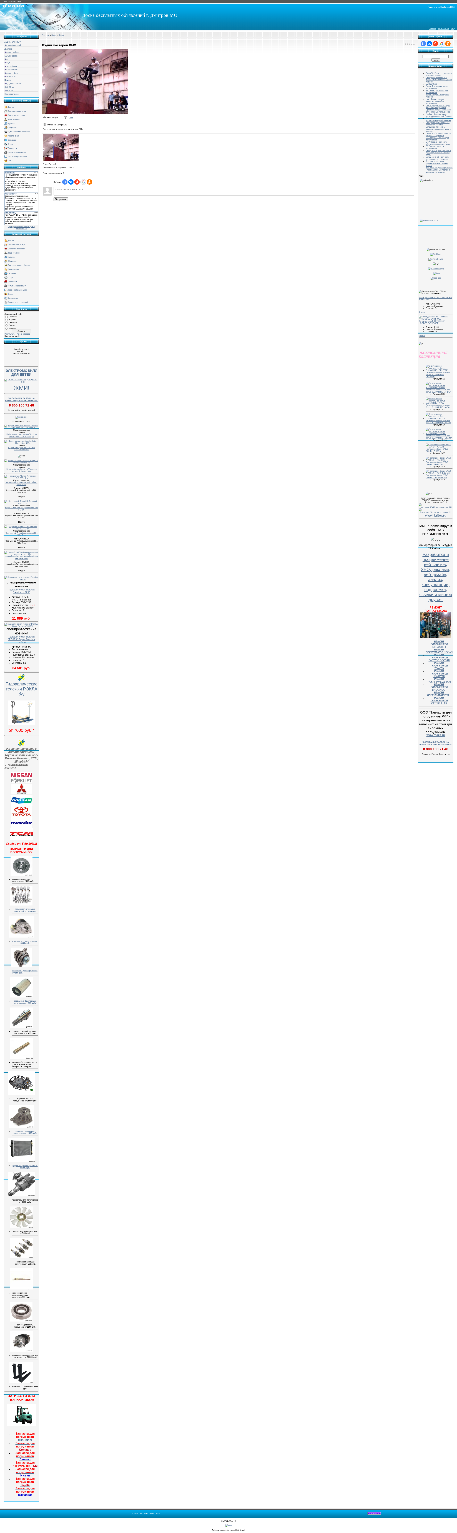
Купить (422, 312)
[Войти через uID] (64, 182)
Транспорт (12, 148)
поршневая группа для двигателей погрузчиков (25, 910)
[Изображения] (61, 147)
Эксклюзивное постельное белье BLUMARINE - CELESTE (438, 374)
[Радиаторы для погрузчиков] (21, 1161)
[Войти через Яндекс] (77, 182)
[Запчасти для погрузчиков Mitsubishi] (21, 793)
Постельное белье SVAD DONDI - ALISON (437, 450)
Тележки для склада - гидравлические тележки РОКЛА (437, 163)
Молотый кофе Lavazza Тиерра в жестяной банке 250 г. (21, 470)
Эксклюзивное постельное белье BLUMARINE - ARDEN (438, 391)
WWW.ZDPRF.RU (435, 735)
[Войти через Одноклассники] (89, 182)
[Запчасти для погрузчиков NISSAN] (21, 783)
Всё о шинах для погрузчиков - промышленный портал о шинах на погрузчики (439, 170)
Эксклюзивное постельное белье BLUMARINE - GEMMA (439, 437)
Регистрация (443, 28)
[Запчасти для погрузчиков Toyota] (21, 816)
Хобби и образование (17, 156)
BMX (71, 117)
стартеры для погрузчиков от (25, 942)
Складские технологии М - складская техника (438, 123)
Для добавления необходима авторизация (21, 227)
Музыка (10, 123)
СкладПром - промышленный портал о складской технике (439, 119)
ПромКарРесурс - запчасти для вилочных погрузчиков (438, 111)
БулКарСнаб (431, 84)
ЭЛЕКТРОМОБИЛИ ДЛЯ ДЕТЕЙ (21, 372)
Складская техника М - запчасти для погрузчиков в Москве (438, 129)
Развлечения (13, 136)
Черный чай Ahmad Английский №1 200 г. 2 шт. (21, 483)
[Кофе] (21, 417)
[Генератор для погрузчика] (21, 967)
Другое (10, 107)
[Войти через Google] (83, 182)
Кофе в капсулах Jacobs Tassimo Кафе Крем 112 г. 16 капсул (21, 435)
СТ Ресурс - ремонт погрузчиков (435, 147)
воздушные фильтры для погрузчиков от (25, 1002)
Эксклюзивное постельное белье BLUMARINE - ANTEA (438, 421)
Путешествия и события (18, 132)
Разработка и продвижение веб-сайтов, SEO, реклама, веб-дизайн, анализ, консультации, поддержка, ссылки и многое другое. (435, 577)
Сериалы (11, 140)
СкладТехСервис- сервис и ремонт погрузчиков (438, 134)
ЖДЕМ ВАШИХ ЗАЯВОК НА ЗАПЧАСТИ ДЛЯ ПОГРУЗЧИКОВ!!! (21, 399)
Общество (12, 127)
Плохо (11, 325)
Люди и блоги (13, 119)
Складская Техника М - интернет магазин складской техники (439, 79)
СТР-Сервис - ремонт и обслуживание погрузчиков (438, 143)
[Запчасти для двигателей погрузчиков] (21, 905)
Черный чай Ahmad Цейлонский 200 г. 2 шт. (21, 509)
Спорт (10, 144)
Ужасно (12, 328)
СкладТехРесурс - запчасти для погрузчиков (439, 74)
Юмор (10, 160)
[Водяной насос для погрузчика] (21, 1127)
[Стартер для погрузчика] (21, 937)
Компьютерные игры (16, 111)
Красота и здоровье (16, 115)
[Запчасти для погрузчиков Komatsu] (21, 827)
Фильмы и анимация (16, 152)
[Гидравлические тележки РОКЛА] (21, 724)
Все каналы (12, 298)
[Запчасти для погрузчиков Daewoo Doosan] (21, 805)
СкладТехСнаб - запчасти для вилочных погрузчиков (438, 158)
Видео (54, 35)
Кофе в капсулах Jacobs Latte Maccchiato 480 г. (21, 448)
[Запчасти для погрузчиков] (21, 1425)
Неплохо (13, 322)
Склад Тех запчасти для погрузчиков (437, 87)
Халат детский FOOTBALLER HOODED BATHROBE (432, 322)
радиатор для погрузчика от (25, 1166)
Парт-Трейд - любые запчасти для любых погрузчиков (435, 101)
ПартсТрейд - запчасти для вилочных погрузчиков (438, 106)
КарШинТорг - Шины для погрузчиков (437, 91)
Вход (453, 28)
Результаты (9, 334)
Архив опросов (23, 334)
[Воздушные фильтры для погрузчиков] (21, 997)
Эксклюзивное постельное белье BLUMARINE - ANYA (438, 406)
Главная (432, 28)
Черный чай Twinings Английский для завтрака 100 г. (21, 557)
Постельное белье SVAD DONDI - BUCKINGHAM (437, 476)
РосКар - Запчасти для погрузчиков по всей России (438, 115)
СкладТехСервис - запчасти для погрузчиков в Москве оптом (438, 152)
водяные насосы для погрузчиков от (25, 1132)
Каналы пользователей (17, 302)
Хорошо (12, 319)
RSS (453, 7)
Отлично (13, 317)
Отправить (60, 199)
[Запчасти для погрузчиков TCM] (21, 839)
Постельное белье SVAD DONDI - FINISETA (437, 463)
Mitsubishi (25, 1437)
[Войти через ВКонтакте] (71, 182)
